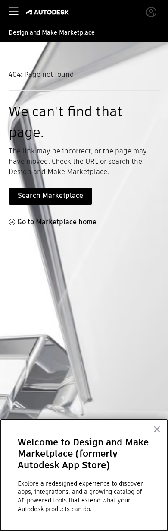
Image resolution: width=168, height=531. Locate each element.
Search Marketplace (50, 195)
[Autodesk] (48, 12)
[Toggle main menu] (14, 11)
